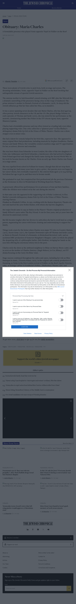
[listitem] (38, 296)
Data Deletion (28, 333)
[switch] (61, 300)
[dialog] (38, 302)
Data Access (38, 333)
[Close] (70, 270)
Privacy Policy (48, 333)
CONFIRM (24, 327)
